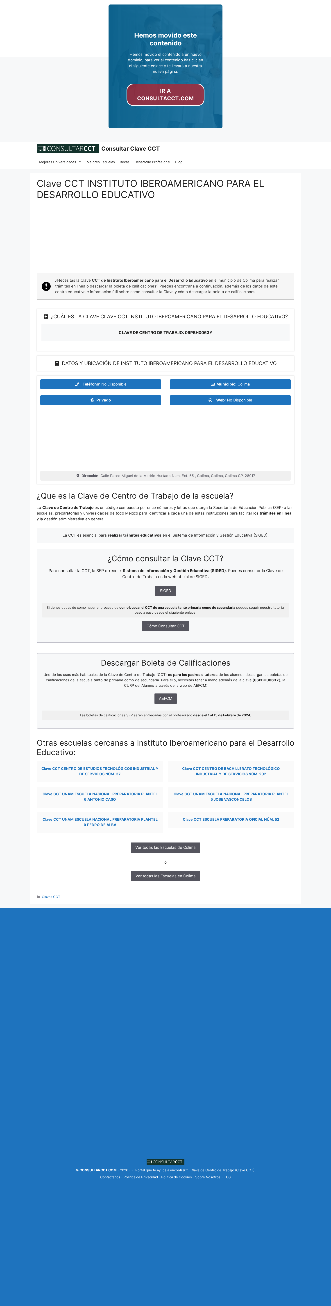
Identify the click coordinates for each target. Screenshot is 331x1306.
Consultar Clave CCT (130, 148)
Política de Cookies (176, 1177)
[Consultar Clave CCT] (68, 148)
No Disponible (114, 384)
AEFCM (165, 698)
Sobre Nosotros (207, 1177)
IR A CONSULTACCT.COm (165, 95)
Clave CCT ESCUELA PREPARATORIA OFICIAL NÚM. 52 (231, 819)
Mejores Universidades (57, 162)
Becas (124, 162)
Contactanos (110, 1177)
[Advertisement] (165, 239)
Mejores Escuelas (101, 162)
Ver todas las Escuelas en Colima (166, 876)
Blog (178, 162)
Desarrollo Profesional (152, 162)
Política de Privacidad (141, 1177)
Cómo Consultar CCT (166, 626)
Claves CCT (51, 897)
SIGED (165, 590)
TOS (227, 1177)
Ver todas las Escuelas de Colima (165, 847)
